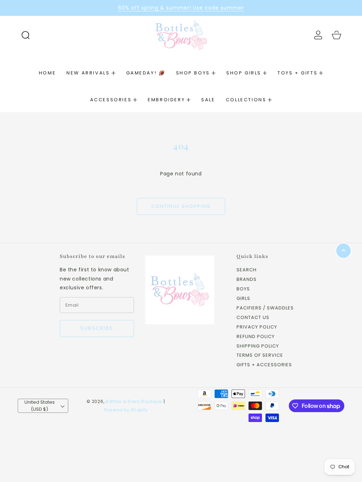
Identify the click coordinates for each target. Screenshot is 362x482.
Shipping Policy (258, 346)
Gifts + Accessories (264, 365)
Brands (247, 280)
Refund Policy (256, 337)
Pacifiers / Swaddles (265, 308)
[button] (25, 35)
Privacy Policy (257, 327)
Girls (243, 299)
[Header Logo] (181, 35)
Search (247, 270)
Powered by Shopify (126, 410)
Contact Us (253, 318)
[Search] (25, 35)
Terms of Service (260, 356)
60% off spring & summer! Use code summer (181, 7)
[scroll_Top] (343, 251)
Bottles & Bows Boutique (134, 401)
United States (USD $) (39, 405)
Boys (243, 289)
